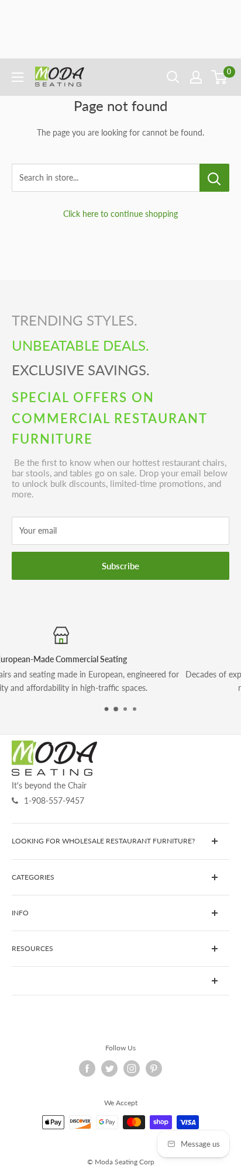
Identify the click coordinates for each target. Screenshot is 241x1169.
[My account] (196, 77)
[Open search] (173, 77)
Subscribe (120, 566)
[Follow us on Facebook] (87, 1068)
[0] (219, 77)
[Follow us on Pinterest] (154, 1068)
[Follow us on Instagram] (131, 1068)
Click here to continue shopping (120, 214)
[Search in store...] (214, 178)
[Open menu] (17, 77)
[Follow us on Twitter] (109, 1068)
